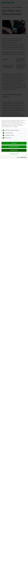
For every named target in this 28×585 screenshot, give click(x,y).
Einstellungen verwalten (14, 153)
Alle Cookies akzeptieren (14, 146)
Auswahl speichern (14, 150)
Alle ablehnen (14, 143)
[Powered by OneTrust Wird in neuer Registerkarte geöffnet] (22, 158)
